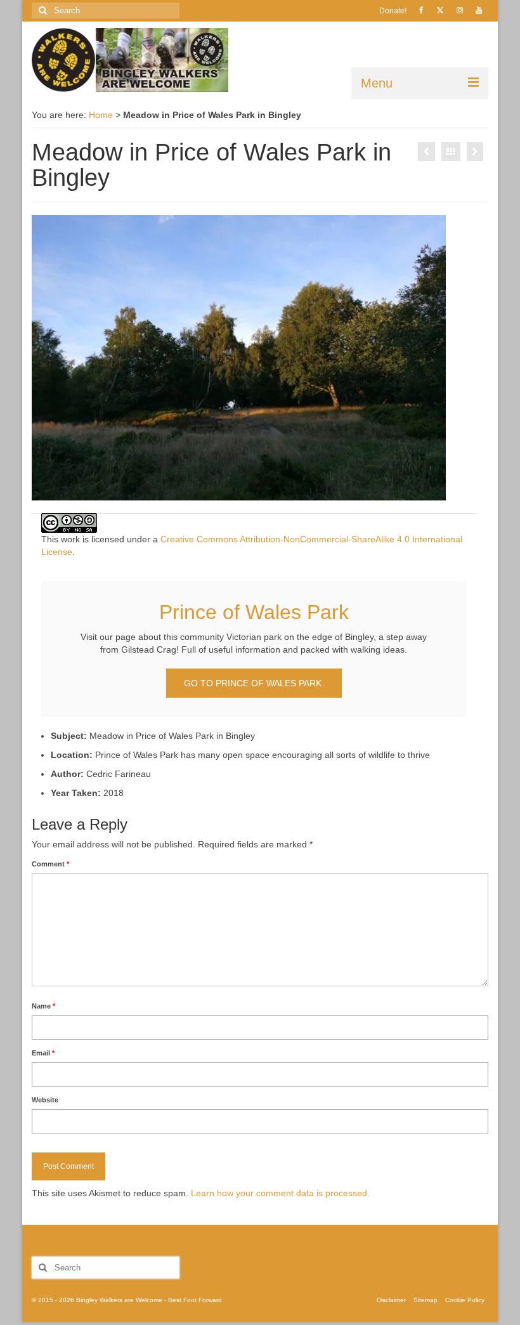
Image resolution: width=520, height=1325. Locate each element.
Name (43, 1006)
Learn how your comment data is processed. (280, 1193)
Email (43, 1053)
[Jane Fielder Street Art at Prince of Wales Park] (426, 151)
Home (101, 115)
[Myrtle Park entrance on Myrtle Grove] (475, 151)
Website (45, 1100)
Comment (50, 864)
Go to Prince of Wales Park (254, 683)
